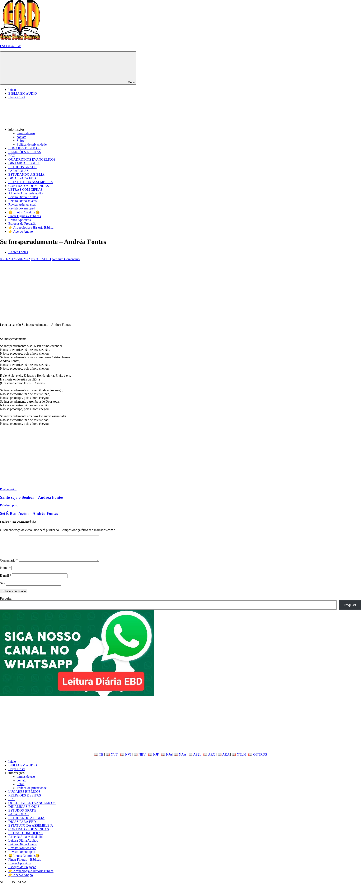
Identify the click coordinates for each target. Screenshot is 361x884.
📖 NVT (112, 754)
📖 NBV (139, 754)
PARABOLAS (18, 170)
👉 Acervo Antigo (20, 231)
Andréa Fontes (18, 252)
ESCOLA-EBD (10, 46)
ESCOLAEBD (41, 259)
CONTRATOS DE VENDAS (28, 186)
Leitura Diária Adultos (23, 197)
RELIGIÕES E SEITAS (24, 152)
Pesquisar (6, 598)
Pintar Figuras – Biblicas (24, 216)
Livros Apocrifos (19, 220)
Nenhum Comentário (66, 259)
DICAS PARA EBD (22, 178)
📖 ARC (209, 754)
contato (21, 137)
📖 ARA (223, 754)
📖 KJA (166, 754)
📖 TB (98, 754)
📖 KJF (153, 754)
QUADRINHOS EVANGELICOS (32, 159)
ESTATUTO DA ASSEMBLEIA (30, 182)
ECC (11, 155)
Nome (5, 567)
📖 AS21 (194, 754)
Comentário (9, 560)
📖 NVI (125, 754)
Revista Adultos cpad (22, 204)
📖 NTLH (239, 754)
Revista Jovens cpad (21, 208)
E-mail (5, 575)
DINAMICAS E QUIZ (23, 163)
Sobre (20, 140)
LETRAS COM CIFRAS (25, 189)
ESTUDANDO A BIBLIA (26, 174)
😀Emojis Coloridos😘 (24, 212)
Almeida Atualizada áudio (25, 193)
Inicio (12, 89)
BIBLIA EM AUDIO (22, 93)
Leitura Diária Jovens (22, 201)
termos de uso (26, 133)
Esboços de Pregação (22, 223)
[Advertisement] (125, 290)
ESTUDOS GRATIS (22, 167)
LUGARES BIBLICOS (24, 148)
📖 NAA (180, 754)
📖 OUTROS (257, 754)
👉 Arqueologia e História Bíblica (30, 227)
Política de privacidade (32, 144)
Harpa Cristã (16, 97)
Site (2, 583)
